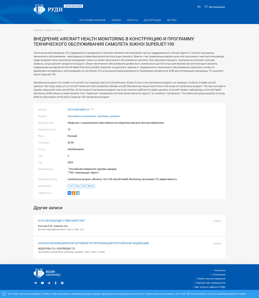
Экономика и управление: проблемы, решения (94, 116)
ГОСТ (71, 186)
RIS (84, 186)
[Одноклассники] (73, 193)
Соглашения (218, 274)
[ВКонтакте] (69, 193)
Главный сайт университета (210, 282)
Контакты (220, 270)
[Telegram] (78, 193)
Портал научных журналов (211, 278)
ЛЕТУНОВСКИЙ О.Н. (79, 109)
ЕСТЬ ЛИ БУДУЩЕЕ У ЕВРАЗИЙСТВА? (61, 220)
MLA (78, 186)
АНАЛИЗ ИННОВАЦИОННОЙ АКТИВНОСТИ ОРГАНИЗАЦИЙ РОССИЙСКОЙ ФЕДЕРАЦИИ (93, 243)
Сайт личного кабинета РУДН (209, 287)
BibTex (91, 186)
